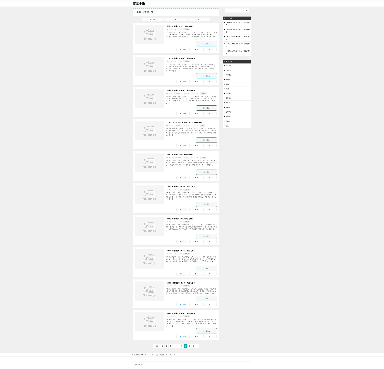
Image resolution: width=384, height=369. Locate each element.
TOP (138, 355)
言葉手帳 (139, 3)
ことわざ (228, 65)
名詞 (227, 89)
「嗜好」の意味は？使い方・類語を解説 (180, 313)
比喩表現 (228, 116)
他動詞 (228, 79)
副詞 (227, 84)
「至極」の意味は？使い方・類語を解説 (180, 251)
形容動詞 (228, 98)
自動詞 (202, 125)
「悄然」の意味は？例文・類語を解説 (180, 26)
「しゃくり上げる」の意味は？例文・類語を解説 (184, 122)
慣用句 (228, 107)
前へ (157, 346)
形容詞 (228, 103)
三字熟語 (228, 70)
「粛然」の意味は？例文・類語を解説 (180, 218)
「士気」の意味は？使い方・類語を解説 (180, 58)
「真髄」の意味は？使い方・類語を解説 (180, 186)
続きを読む (206, 44)
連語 (227, 126)
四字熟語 (228, 93)
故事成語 (228, 112)
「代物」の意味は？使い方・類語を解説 (180, 283)
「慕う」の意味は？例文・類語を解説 (180, 154)
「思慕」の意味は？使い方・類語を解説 (180, 90)
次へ (194, 346)
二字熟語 (186, 29)
